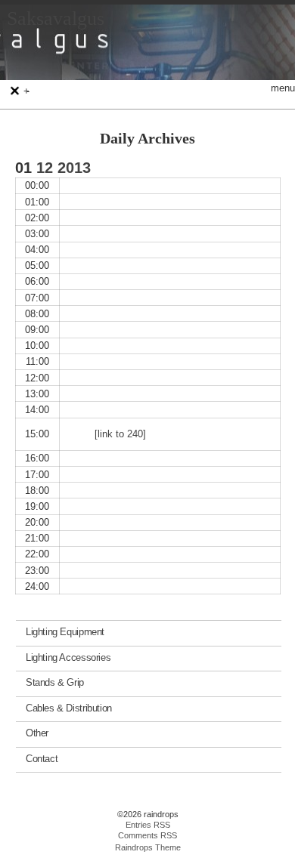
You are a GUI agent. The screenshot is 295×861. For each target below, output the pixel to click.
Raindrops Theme (148, 847)
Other (37, 733)
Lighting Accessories (68, 656)
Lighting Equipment (65, 631)
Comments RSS (147, 835)
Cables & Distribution (69, 707)
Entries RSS (148, 824)
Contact (41, 758)
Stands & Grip (55, 682)
